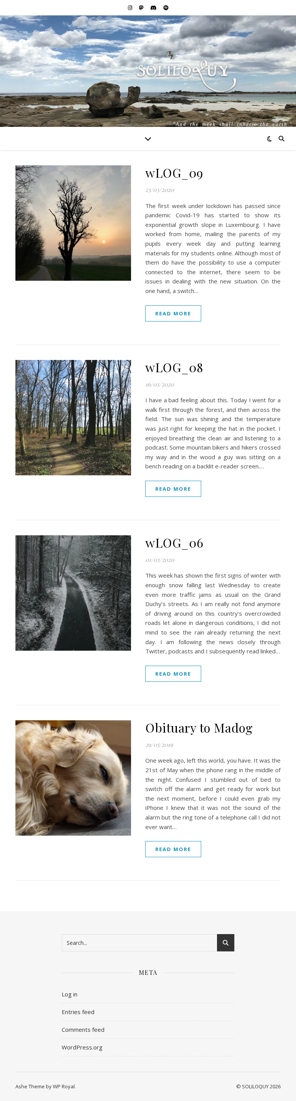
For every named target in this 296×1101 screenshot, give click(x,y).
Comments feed (83, 1029)
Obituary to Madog (199, 727)
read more (173, 313)
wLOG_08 (174, 367)
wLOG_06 (174, 542)
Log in (69, 994)
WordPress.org (82, 1047)
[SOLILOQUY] (148, 84)
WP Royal (64, 1086)
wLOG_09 (174, 172)
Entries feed (78, 1012)
